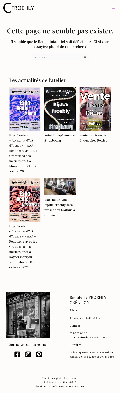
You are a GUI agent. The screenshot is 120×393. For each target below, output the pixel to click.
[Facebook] (17, 354)
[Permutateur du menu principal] (113, 8)
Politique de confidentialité (60, 382)
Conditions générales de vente (60, 378)
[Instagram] (28, 354)
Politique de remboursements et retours (60, 386)
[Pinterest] (39, 354)
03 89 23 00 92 (78, 333)
